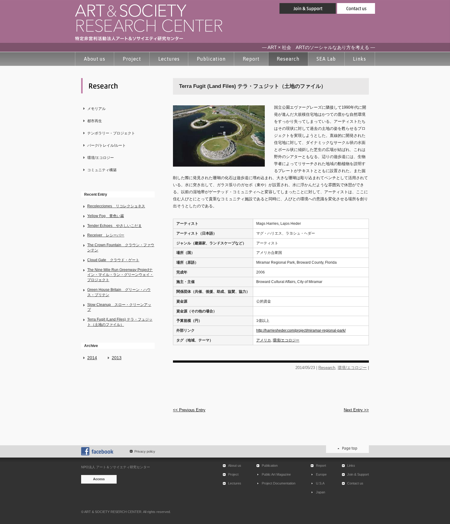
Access (99, 479)
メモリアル (96, 109)
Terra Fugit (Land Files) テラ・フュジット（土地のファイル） (119, 322)
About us (95, 59)
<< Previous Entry (189, 410)
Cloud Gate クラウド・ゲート (113, 260)
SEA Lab (326, 59)
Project (132, 59)
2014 (92, 357)
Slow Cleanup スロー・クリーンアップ (119, 307)
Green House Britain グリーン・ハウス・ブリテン (119, 292)
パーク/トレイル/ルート (106, 145)
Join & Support (358, 474)
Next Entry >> (356, 410)
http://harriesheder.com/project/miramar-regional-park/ (301, 330)
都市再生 (94, 121)
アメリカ (263, 340)
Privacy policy (144, 451)
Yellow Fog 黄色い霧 (105, 216)
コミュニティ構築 (102, 170)
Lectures (169, 59)
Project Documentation (278, 483)
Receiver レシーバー (105, 235)
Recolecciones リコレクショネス (116, 206)
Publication (211, 59)
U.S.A (320, 483)
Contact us (355, 483)
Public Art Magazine (276, 474)
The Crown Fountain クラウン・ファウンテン (120, 247)
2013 (117, 357)
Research (288, 59)
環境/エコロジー (100, 158)
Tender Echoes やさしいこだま (114, 226)
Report (251, 59)
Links (359, 59)
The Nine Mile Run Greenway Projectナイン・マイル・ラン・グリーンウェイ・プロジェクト (120, 275)
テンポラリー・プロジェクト (111, 133)
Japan (320, 492)
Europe (321, 474)
